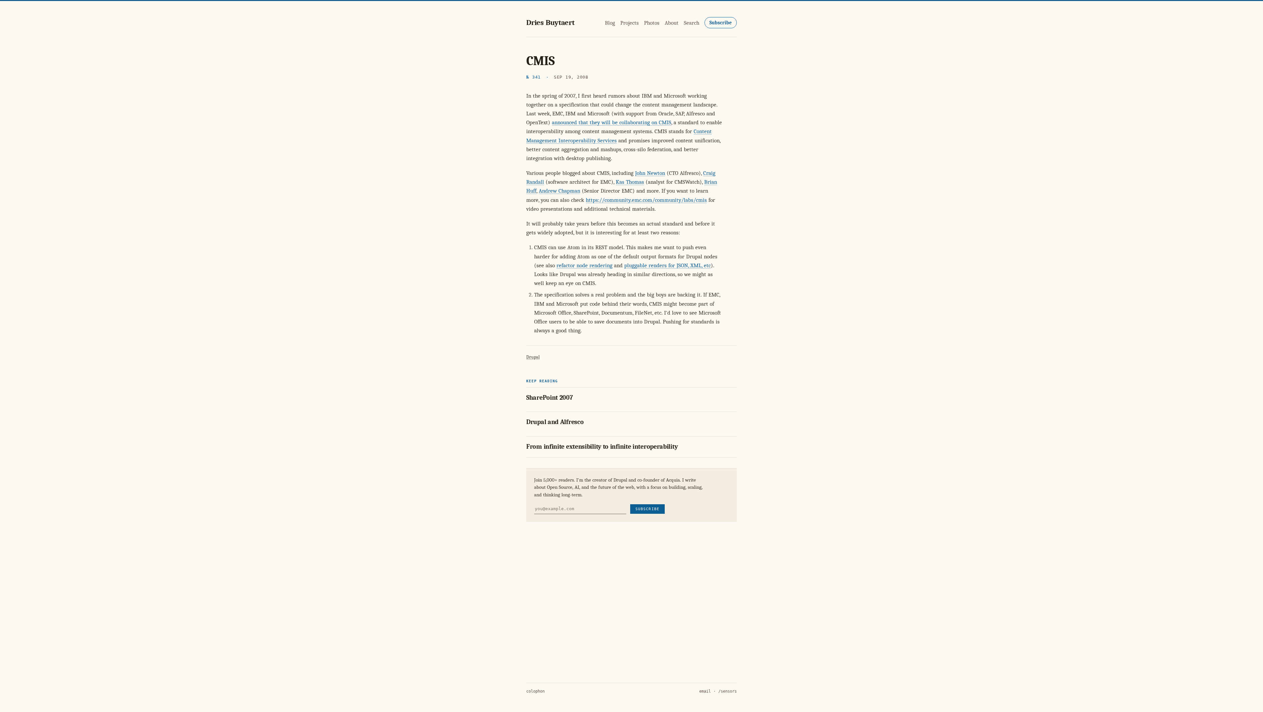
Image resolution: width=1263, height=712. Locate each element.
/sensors (727, 691)
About (672, 23)
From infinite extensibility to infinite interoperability (602, 446)
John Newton (650, 173)
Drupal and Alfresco (554, 422)
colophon (535, 691)
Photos (651, 23)
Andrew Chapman (559, 191)
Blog (610, 23)
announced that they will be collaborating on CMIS (611, 122)
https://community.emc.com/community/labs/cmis (646, 200)
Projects (629, 23)
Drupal (533, 357)
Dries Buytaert (550, 22)
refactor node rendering (584, 265)
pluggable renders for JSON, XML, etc (667, 265)
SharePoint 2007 (549, 397)
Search (691, 23)
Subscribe (720, 23)
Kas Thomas (630, 182)
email (705, 691)
